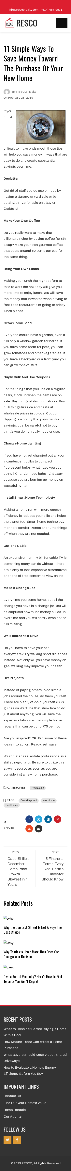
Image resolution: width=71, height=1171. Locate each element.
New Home (49, 800)
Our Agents (12, 1116)
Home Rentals (15, 1110)
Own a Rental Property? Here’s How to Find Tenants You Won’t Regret (33, 979)
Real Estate (38, 788)
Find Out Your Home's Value (25, 1103)
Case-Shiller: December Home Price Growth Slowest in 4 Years (18, 868)
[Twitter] (7, 1140)
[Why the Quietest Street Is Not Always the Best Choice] (9, 919)
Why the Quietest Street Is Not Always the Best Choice (33, 930)
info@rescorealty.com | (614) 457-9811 (35, 9)
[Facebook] (17, 1140)
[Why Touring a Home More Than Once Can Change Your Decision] (9, 943)
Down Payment (29, 800)
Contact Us (12, 1096)
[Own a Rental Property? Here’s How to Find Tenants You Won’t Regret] (9, 968)
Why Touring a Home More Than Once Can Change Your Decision (31, 954)
